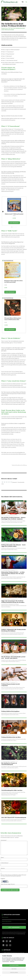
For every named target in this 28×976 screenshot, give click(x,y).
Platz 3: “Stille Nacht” (7, 56)
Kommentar (4, 840)
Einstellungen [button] (14, 972)
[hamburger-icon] (22, 2)
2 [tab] (14, 227)
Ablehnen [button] (14, 968)
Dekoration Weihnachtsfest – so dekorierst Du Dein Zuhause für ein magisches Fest (13, 573)
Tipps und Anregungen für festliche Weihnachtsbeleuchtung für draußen (12, 601)
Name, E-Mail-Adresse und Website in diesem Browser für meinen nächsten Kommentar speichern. (13, 875)
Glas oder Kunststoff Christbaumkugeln (13, 817)
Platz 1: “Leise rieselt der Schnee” (10, 60)
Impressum (12, 961)
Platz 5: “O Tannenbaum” (8, 51)
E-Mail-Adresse (5, 862)
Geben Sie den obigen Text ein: (8, 884)
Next (24, 211)
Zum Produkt (14, 222)
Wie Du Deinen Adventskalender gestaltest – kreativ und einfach (13, 657)
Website (3, 868)
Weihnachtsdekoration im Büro (11, 737)
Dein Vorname (5, 917)
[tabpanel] (14, 211)
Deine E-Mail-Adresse (6, 921)
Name (2, 857)
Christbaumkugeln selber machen (11, 790)
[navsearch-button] (26, 2)
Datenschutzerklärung (21, 933)
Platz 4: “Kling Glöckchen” (8, 54)
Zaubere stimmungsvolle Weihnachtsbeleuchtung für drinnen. (13, 630)
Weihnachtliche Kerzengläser (10, 711)
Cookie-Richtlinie (5, 961)
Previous (7, 211)
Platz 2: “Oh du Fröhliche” (8, 58)
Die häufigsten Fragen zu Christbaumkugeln (9, 763)
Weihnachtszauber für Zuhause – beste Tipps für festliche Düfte (13, 545)
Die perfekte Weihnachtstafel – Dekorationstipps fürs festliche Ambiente (13, 518)
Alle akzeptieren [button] (14, 965)
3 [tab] (16, 227)
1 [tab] (12, 227)
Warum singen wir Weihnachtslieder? (11, 49)
